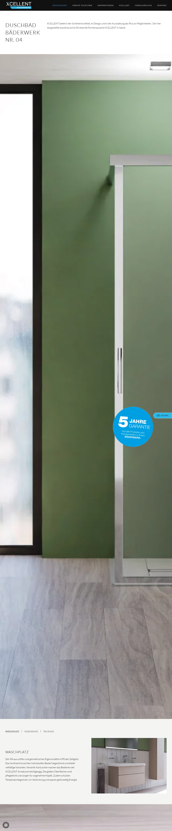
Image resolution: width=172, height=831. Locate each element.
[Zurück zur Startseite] (18, 5)
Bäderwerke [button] (60, 5)
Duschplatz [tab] (31, 731)
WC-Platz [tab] (49, 731)
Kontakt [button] (164, 415)
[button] (6, 825)
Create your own (82, 5)
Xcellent (124, 5)
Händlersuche (143, 5)
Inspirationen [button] (106, 5)
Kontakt (162, 5)
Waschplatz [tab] (12, 731)
